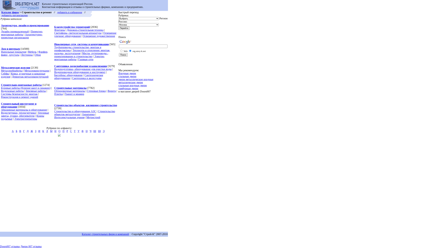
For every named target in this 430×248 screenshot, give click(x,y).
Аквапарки (88, 114)
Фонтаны (59, 30)
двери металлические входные (135, 79)
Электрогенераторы (25, 118)
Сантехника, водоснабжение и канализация (80, 66)
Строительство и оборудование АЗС (75, 111)
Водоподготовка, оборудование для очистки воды (83, 69)
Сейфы (5, 73)
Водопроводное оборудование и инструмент (79, 72)
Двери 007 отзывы (31, 246)
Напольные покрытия (13, 51)
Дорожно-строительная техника (85, 30)
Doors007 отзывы (10, 246)
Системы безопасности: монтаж (19, 94)
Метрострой (93, 117)
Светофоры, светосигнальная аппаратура (77, 33)
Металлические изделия (15, 67)
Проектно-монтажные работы (22, 33)
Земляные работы (36, 91)
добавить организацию (14, 15)
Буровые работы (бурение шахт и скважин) (26, 88)
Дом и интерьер (10, 48)
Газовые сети (85, 59)
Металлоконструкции (36, 70)
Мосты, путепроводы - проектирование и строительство (81, 55)
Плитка (58, 94)
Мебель (32, 51)
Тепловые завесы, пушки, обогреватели (25, 114)
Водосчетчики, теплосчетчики (18, 112)
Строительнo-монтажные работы (21, 85)
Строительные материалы (70, 88)
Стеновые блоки (96, 91)
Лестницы (27, 54)
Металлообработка (12, 70)
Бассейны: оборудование (68, 75)
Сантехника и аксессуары (87, 78)
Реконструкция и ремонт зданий (19, 97)
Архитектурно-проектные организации (21, 36)
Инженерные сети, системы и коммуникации (81, 44)
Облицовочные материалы (69, 91)
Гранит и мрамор (74, 94)
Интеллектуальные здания (69, 117)
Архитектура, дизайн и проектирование (25, 25)
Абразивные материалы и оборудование (24, 109)
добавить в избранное (69, 12)
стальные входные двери (132, 85)
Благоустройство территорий (72, 27)
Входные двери (127, 73)
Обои (38, 54)
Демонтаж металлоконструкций (30, 76)
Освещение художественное (99, 36)
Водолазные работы (12, 91)
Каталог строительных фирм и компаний (105, 234)
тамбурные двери (128, 88)
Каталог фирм (10, 12)
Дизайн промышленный (15, 31)
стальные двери (127, 76)
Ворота (112, 91)
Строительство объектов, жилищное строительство (85, 105)
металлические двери (130, 82)
